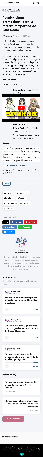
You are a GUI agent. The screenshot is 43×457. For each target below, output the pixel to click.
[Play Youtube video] (21, 108)
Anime (6, 183)
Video (8, 208)
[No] (41, 451)
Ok (22, 454)
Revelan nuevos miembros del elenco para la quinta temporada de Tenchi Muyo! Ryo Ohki (21, 357)
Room (22, 198)
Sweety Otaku (14, 9)
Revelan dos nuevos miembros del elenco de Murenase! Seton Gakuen (20, 385)
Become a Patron (11, 436)
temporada (11, 203)
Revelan (9, 198)
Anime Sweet (13, 2)
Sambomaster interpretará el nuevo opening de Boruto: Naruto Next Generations (22, 404)
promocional (23, 193)
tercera (25, 203)
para (8, 193)
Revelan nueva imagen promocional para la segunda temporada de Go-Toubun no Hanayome (21, 328)
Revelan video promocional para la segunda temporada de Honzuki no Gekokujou (21, 300)
